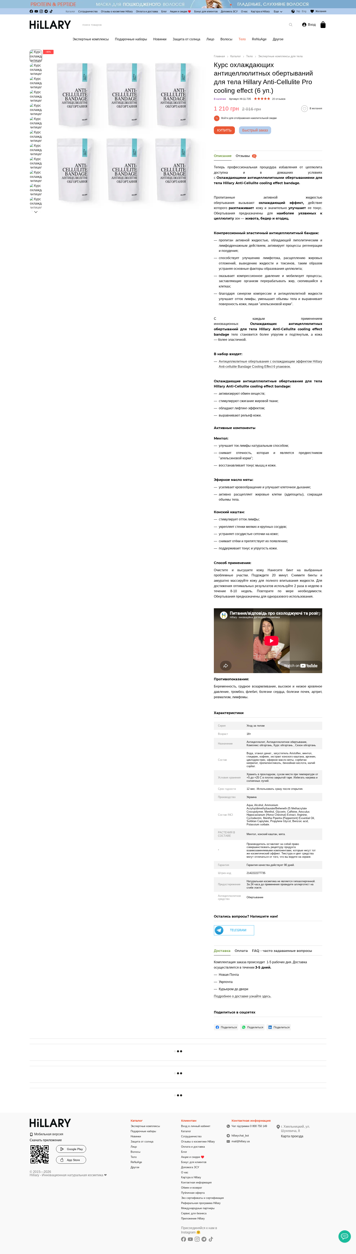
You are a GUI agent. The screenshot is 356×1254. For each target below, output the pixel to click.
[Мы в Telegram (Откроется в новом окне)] (46, 11)
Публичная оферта (193, 1192)
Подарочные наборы (131, 39)
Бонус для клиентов (206, 11)
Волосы (226, 39)
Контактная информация (196, 1182)
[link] (226, 1027)
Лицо (210, 39)
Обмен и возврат (191, 1187)
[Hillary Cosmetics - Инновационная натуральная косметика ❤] (50, 1123)
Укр (298, 11)
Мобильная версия (48, 1134)
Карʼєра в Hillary (260, 11)
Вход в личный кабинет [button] (195, 1126)
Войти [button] (224, 118)
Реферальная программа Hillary (201, 1203)
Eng (304, 11)
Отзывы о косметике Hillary (117, 11)
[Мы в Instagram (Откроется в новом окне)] (41, 11)
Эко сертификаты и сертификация (202, 1197)
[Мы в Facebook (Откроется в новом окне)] (31, 11)
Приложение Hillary (193, 1218)
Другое (278, 39)
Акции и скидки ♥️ (180, 11)
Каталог (70, 11)
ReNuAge (259, 39)
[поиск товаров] (290, 24)
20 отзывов (278, 99)
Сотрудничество (88, 11)
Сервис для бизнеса (193, 1213)
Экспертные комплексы (91, 39)
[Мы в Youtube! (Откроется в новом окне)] (36, 11)
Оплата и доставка (147, 11)
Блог (164, 11)
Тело (242, 39)
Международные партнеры (197, 1208)
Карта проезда (292, 1136)
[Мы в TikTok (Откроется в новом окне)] (51, 11)
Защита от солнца (186, 39)
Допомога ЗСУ (229, 11)
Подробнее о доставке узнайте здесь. (242, 996)
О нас (244, 11)
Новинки (159, 39)
